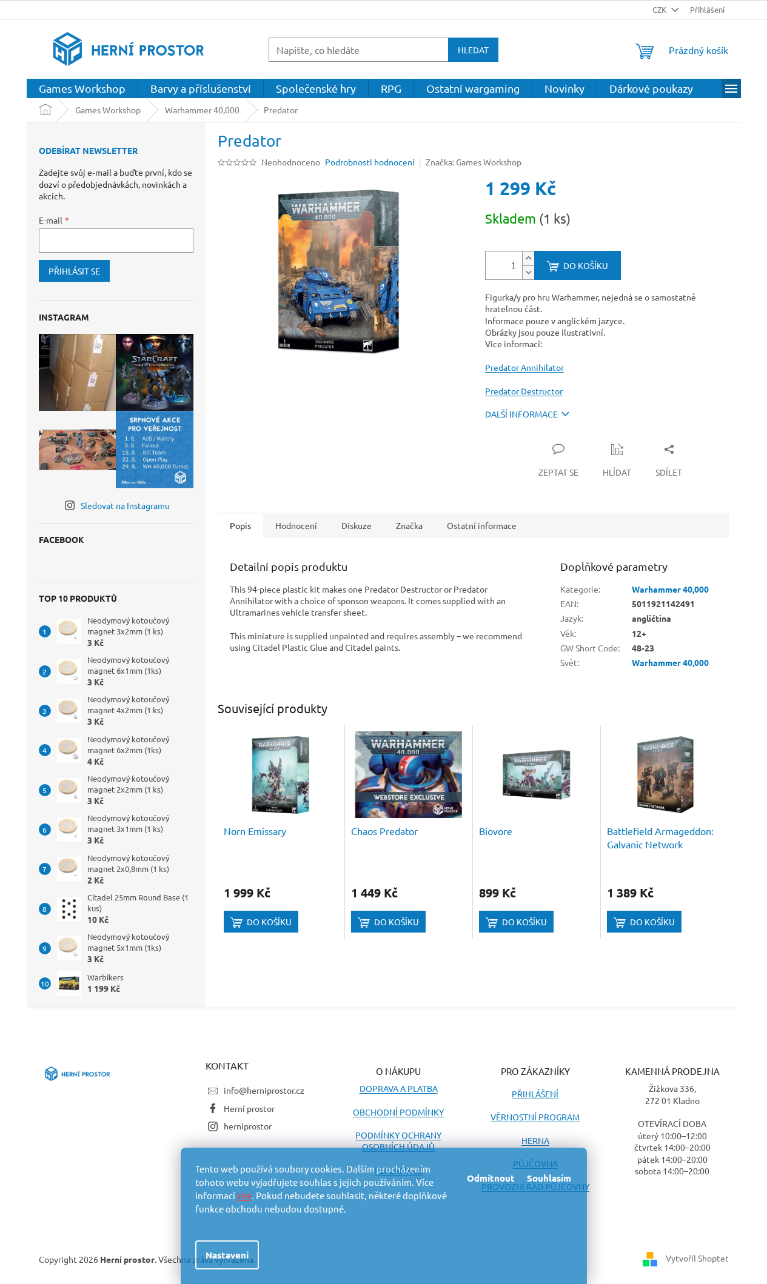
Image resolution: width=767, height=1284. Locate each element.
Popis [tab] (240, 525)
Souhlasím (549, 1178)
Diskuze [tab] (356, 525)
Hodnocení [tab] (296, 525)
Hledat (473, 49)
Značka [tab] (409, 525)
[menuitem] (82, 88)
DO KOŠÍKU (585, 265)
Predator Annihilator (524, 367)
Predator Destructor (524, 390)
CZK (660, 9)
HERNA (535, 1140)
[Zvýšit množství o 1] (528, 258)
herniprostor (248, 1125)
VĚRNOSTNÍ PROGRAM (535, 1116)
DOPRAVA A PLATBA (399, 1088)
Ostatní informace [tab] (482, 525)
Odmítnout (491, 1178)
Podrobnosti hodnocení (370, 161)
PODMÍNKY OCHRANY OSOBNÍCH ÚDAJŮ (398, 1140)
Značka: (473, 161)
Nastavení (227, 1255)
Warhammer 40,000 (670, 589)
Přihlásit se (74, 270)
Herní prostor (249, 1108)
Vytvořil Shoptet (697, 1257)
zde (244, 1195)
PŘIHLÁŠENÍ (535, 1093)
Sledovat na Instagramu (125, 505)
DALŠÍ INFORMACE (521, 413)
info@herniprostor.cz (264, 1090)
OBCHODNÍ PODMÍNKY (398, 1111)
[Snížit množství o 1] (528, 272)
